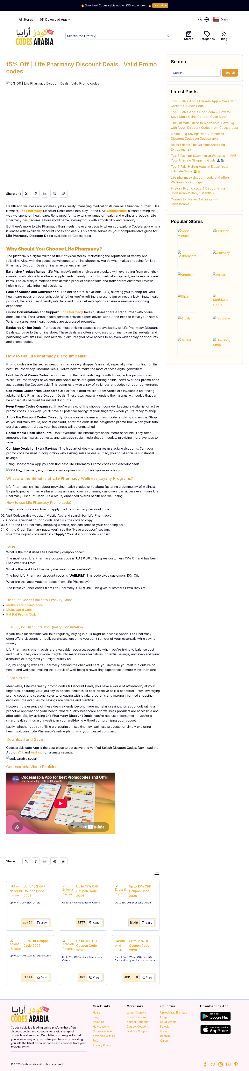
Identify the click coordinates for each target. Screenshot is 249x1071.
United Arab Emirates (173, 1012)
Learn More (160, 5)
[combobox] (221, 19)
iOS (20, 752)
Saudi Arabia (168, 1021)
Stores (188, 39)
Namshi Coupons (137, 1021)
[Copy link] (64, 194)
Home (96, 1012)
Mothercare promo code (24, 605)
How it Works (101, 1026)
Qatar (163, 1031)
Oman (164, 1040)
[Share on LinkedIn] (45, 194)
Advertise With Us (104, 1035)
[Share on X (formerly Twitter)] (26, 194)
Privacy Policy (102, 1045)
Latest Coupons (137, 1012)
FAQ (95, 1040)
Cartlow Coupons (138, 1026)
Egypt (164, 1017)
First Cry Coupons (138, 1031)
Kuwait (164, 1026)
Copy (43, 922)
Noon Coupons (136, 1017)
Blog (224, 39)
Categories (207, 39)
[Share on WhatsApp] (54, 194)
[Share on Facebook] (35, 194)
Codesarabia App (104, 1031)
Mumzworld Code (19, 610)
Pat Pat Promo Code (21, 614)
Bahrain (165, 1035)
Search (230, 72)
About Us (98, 1021)
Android (36, 752)
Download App (56, 19)
